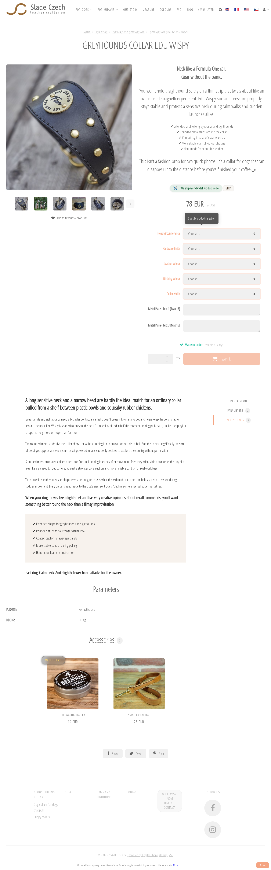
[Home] (35, 9)
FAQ (179, 9)
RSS (171, 855)
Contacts (133, 792)
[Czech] (256, 9)
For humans (106, 9)
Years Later (206, 9)
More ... (176, 865)
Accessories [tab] (238, 420)
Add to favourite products (72, 218)
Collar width (173, 293)
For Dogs (82, 9)
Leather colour (172, 263)
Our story (130, 9)
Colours (166, 9)
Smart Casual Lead (139, 715)
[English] (228, 9)
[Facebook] (212, 808)
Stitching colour (171, 278)
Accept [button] (262, 865)
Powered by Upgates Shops (143, 855)
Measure (148, 9)
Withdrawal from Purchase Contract (169, 801)
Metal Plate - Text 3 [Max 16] (164, 325)
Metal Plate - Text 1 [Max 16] (164, 308)
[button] (73, 662)
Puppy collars (42, 816)
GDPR (68, 792)
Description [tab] (238, 401)
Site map (163, 855)
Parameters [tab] (237, 410)
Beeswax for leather (73, 715)
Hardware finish (171, 248)
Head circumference (169, 233)
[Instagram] (212, 829)
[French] (236, 9)
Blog (190, 9)
